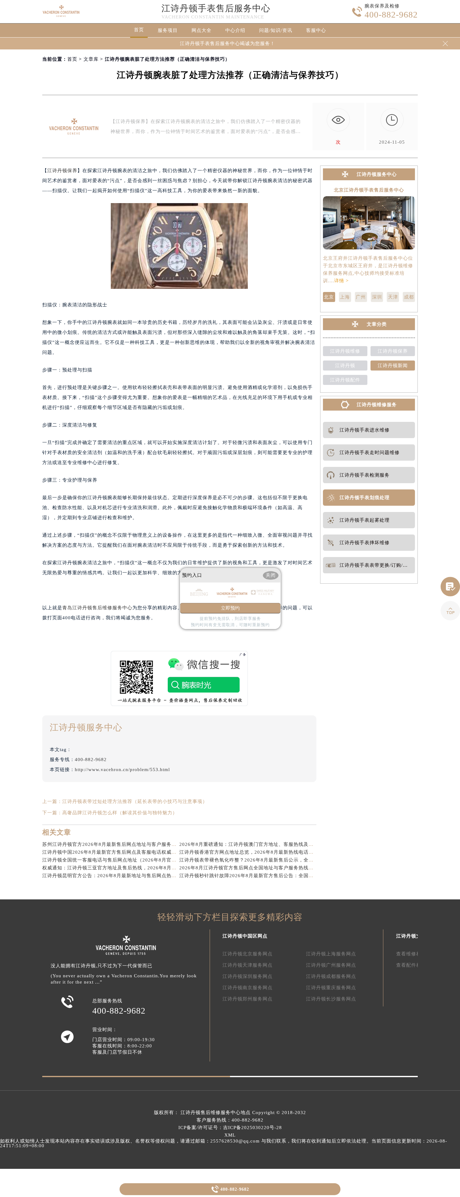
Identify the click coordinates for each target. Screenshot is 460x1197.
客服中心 (316, 30)
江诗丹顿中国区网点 (245, 936)
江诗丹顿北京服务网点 (247, 953)
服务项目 (168, 30)
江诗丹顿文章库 (413, 936)
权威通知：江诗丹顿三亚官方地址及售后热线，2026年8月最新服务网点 (122, 867)
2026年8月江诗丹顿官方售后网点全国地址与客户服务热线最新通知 (254, 867)
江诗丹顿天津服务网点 (247, 965)
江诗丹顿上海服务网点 (331, 953)
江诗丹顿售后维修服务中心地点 (216, 1112)
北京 (329, 296)
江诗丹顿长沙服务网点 (331, 998)
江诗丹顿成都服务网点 (331, 976)
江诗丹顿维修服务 (377, 404)
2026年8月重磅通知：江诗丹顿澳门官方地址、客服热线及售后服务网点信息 (264, 844)
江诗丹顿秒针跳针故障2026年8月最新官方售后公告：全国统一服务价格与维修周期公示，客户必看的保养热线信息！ (309, 875)
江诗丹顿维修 (345, 351)
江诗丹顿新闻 (393, 365)
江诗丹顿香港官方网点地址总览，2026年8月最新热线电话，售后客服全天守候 (266, 852)
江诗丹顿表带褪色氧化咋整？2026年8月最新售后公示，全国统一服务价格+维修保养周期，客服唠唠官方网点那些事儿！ (313, 859)
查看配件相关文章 (416, 965)
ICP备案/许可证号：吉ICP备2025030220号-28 (230, 1127)
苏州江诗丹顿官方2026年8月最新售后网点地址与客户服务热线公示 (117, 844)
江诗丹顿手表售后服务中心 (215, 8)
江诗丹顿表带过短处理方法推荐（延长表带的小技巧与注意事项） (134, 801)
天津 (393, 296)
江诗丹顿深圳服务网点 (247, 976)
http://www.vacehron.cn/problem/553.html (122, 769)
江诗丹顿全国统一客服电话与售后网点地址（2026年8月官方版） (114, 859)
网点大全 (202, 30)
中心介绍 (235, 30)
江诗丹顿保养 (62, 170)
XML (230, 1135)
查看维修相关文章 (416, 953)
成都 (409, 296)
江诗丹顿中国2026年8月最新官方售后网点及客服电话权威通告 (111, 852)
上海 (345, 296)
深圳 (377, 296)
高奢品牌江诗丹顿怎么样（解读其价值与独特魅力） (119, 812)
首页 (139, 29)
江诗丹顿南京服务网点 (247, 987)
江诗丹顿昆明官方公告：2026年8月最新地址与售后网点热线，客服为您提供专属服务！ (139, 875)
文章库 (91, 59)
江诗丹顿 (345, 365)
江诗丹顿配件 (345, 379)
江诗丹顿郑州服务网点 (247, 998)
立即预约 (230, 608)
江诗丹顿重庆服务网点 (331, 987)
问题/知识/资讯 (275, 30)
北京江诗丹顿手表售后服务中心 (369, 190)
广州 (361, 296)
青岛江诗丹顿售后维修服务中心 (97, 607)
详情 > (341, 280)
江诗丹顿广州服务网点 (331, 965)
